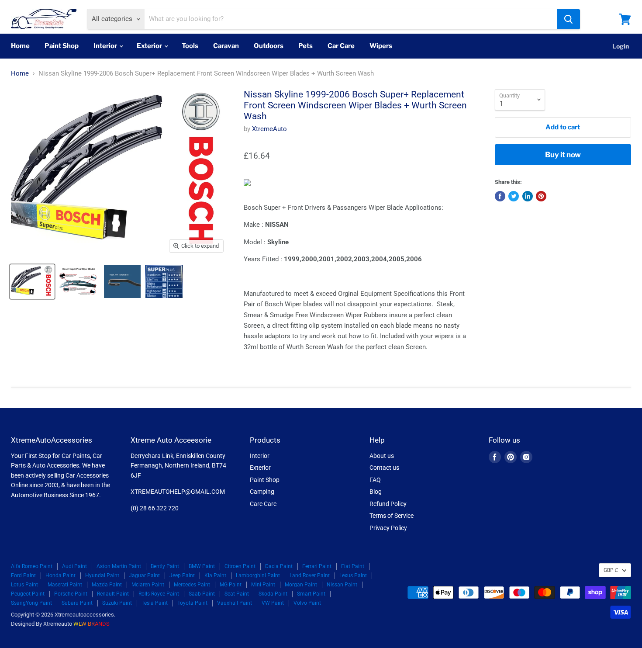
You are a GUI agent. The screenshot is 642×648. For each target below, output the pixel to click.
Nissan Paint (342, 585)
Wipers (380, 46)
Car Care (341, 46)
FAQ (375, 479)
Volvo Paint (307, 603)
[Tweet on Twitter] (513, 196)
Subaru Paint (77, 603)
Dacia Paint (279, 566)
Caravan (226, 46)
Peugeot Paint (28, 594)
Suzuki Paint (117, 603)
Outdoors (268, 46)
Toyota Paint (192, 603)
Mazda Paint (107, 585)
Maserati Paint (65, 585)
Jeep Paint (182, 575)
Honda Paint (60, 575)
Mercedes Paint (192, 585)
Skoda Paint (273, 594)
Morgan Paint (301, 585)
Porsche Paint (70, 594)
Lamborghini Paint (258, 575)
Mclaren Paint (147, 585)
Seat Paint (236, 594)
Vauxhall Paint (234, 603)
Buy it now (563, 154)
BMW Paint (202, 566)
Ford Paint (23, 575)
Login (620, 46)
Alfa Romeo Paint (31, 566)
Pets (305, 46)
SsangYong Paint (31, 603)
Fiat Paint (352, 566)
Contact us (384, 467)
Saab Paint (202, 594)
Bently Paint (165, 566)
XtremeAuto (269, 129)
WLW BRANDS (91, 623)
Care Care (263, 503)
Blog (375, 491)
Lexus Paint (353, 575)
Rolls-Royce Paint (158, 594)
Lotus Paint (24, 585)
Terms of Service (391, 515)
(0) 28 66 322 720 (155, 508)
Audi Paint (74, 566)
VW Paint (273, 603)
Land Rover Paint (310, 575)
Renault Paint (113, 594)
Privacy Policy (388, 527)
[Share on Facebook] (500, 196)
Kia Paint (215, 575)
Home (20, 46)
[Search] (568, 19)
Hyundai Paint (102, 575)
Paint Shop (62, 46)
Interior (105, 46)
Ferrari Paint (316, 566)
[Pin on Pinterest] (541, 196)
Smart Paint (311, 594)
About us (381, 455)
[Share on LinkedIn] (527, 196)
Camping (262, 491)
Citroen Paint (239, 566)
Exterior (150, 46)
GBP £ (611, 570)
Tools (190, 46)
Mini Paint (263, 585)
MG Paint (231, 585)
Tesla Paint (155, 603)
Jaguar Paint (144, 575)
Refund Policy (388, 503)
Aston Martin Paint (119, 566)
